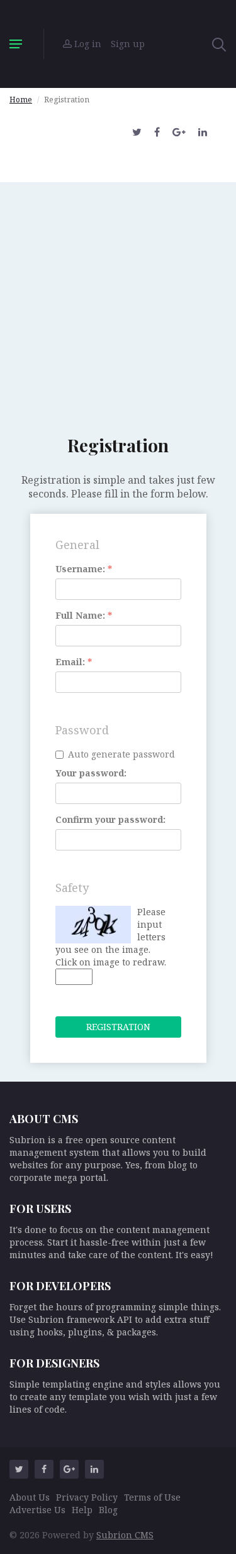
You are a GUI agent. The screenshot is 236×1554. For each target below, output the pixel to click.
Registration (118, 1027)
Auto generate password (121, 754)
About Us (29, 1497)
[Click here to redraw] (93, 924)
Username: (83, 569)
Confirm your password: (110, 819)
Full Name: (83, 615)
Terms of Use (152, 1497)
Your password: (90, 773)
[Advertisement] (118, 300)
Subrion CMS (125, 1535)
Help (82, 1510)
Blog (108, 1510)
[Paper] (118, 44)
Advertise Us (37, 1510)
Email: (73, 662)
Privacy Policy (87, 1497)
